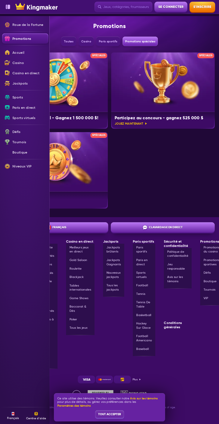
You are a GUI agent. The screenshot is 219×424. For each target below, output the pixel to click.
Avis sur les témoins (175, 279)
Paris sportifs (141, 249)
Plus (135, 379)
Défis (207, 273)
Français (59, 227)
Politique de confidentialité (177, 254)
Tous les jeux (78, 328)
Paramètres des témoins (74, 405)
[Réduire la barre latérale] (8, 7)
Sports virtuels (141, 275)
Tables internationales (80, 288)
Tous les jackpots (113, 287)
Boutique (210, 281)
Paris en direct (142, 262)
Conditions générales (173, 325)
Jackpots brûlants (113, 249)
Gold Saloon (78, 260)
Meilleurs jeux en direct (79, 249)
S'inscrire (202, 6)
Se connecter (170, 6)
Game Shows (79, 298)
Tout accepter (109, 414)
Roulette (76, 268)
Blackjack (77, 277)
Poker (73, 319)
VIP (206, 298)
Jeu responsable (176, 266)
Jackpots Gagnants (114, 262)
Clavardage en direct (166, 227)
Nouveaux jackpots (114, 275)
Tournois (210, 289)
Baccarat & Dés (78, 309)
